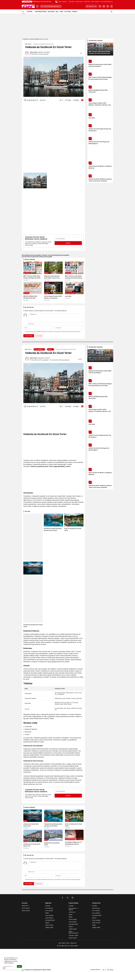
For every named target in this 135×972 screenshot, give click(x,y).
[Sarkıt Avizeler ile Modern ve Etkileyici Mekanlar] (100, 158)
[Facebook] (62, 897)
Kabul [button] (19, 966)
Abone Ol (68, 243)
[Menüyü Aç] (37, 6)
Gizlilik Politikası (8, 966)
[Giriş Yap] (107, 6)
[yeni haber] (74, 291)
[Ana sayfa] (23, 11)
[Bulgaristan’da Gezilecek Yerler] (53, 839)
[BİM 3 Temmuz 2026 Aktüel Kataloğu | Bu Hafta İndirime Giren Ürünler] (74, 271)
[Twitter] (67, 897)
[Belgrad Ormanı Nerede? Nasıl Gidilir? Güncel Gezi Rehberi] (53, 271)
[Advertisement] (67, 26)
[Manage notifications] (4, 968)
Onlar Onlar (33, 52)
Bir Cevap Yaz (29, 307)
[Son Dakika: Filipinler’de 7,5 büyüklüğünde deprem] (74, 839)
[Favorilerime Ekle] (82, 100)
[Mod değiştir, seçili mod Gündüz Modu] (111, 11)
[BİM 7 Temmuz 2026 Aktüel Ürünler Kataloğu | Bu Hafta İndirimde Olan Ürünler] (32, 271)
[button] (103, 6)
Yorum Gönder (29, 335)
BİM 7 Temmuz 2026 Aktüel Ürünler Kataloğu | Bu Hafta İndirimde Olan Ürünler (99, 53)
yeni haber (92, 118)
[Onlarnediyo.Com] (28, 6)
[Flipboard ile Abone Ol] (42, 100)
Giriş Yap (38, 335)
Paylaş (111, 969)
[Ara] (99, 6)
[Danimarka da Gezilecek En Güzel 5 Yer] (32, 839)
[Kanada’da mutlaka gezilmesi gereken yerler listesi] (53, 570)
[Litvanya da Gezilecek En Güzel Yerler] (33, 570)
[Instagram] (72, 897)
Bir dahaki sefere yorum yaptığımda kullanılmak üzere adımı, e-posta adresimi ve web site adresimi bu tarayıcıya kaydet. (53, 331)
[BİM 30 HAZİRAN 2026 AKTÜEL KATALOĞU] (32, 291)
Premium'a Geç (92, 6)
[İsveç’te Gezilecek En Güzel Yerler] (74, 570)
